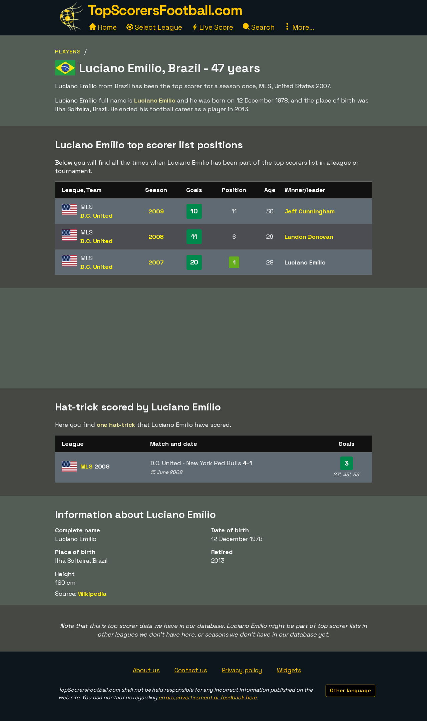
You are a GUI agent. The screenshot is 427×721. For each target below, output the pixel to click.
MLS (95, 466)
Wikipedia (92, 593)
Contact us (190, 670)
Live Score (215, 27)
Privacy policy (242, 670)
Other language (350, 690)
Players (68, 51)
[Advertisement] (213, 338)
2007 (156, 262)
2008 (156, 236)
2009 (156, 211)
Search (262, 27)
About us (146, 670)
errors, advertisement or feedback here (207, 697)
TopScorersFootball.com (165, 10)
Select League (157, 27)
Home (106, 27)
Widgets (289, 670)
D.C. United (96, 215)
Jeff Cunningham (310, 211)
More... (302, 27)
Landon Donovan (309, 236)
